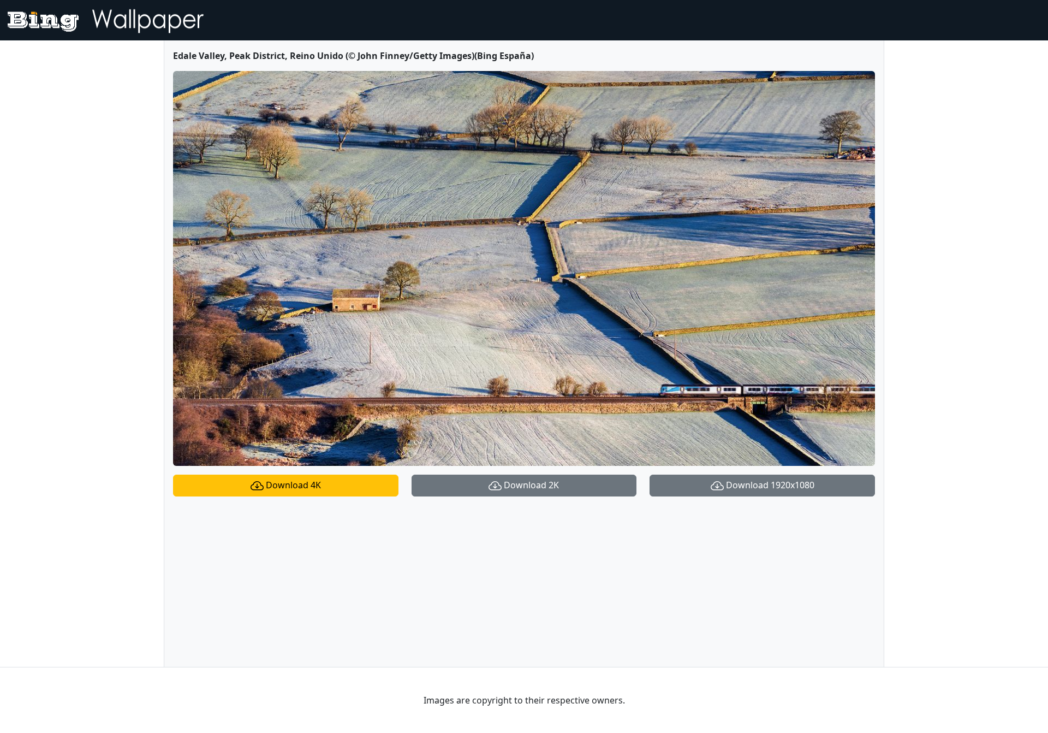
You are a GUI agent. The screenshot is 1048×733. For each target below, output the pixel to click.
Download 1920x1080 (769, 485)
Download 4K (292, 485)
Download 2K (530, 485)
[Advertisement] (523, 581)
